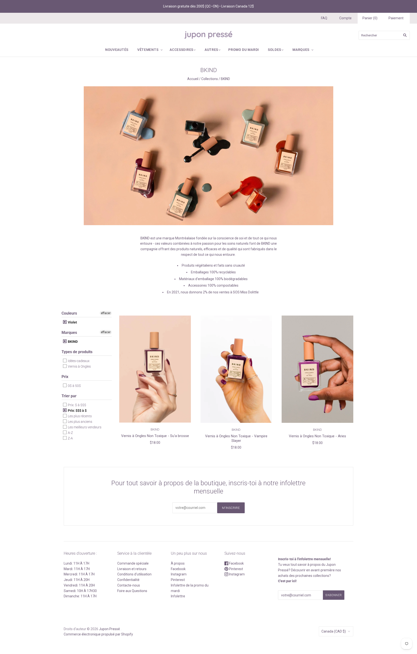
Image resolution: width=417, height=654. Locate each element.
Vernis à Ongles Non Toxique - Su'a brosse (155, 436)
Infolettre (178, 596)
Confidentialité (128, 580)
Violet (72, 322)
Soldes (274, 50)
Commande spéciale (133, 563)
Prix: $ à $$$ (76, 405)
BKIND (72, 342)
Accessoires (181, 50)
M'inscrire (231, 508)
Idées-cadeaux (78, 361)
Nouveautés (116, 50)
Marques (300, 50)
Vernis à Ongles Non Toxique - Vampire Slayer (236, 438)
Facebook (178, 569)
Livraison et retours (131, 569)
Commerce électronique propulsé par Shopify (98, 634)
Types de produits (77, 352)
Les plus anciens (79, 422)
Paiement (396, 18)
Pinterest (178, 580)
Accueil (192, 79)
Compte (345, 18)
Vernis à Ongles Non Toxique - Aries (317, 436)
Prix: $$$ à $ (77, 410)
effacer (106, 313)
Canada (333, 631)
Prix (65, 376)
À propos (178, 563)
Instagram (179, 574)
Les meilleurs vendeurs (84, 427)
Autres (211, 50)
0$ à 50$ (74, 386)
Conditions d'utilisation (134, 574)
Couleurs (69, 313)
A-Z (70, 433)
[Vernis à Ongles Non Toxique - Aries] (317, 369)
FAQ (324, 18)
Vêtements (147, 50)
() (369, 18)
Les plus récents (79, 416)
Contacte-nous (128, 585)
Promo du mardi (243, 50)
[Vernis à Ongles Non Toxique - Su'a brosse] (155, 369)
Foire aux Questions (132, 591)
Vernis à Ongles (79, 366)
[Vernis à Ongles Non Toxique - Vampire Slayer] (236, 369)
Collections (209, 79)
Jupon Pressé (109, 629)
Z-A (70, 438)
